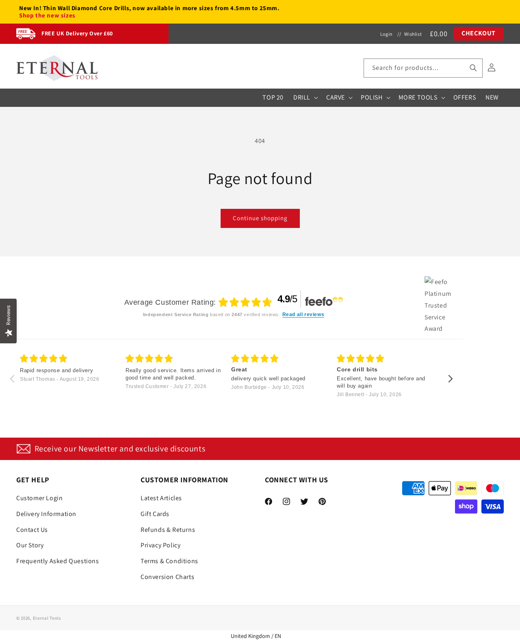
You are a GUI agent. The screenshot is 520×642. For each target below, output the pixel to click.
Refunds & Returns (168, 529)
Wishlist (413, 34)
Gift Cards (155, 514)
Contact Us (32, 529)
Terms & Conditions (169, 561)
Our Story (29, 545)
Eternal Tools (47, 618)
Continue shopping (260, 218)
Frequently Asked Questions (57, 561)
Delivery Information (46, 514)
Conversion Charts (167, 577)
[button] (423, 68)
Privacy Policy (160, 545)
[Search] (473, 68)
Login (386, 34)
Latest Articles (161, 498)
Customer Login (39, 498)
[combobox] (423, 68)
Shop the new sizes (47, 15)
